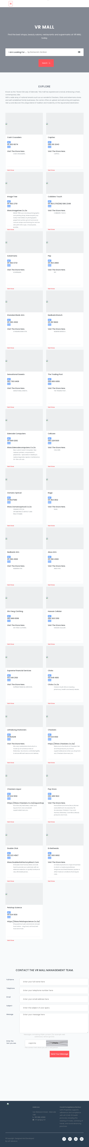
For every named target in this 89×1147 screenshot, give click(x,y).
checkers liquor (14, 789)
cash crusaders (14, 137)
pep (49, 256)
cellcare (51, 434)
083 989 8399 (13, 618)
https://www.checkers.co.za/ (61, 744)
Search (44, 63)
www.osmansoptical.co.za (19, 507)
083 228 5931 (53, 441)
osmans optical (14, 493)
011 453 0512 (53, 500)
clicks (50, 671)
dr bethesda (53, 848)
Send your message (59, 1054)
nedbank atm (13, 552)
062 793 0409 (13, 381)
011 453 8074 (12, 144)
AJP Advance (12, 1141)
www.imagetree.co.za (17, 210)
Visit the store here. (16, 151)
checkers (52, 730)
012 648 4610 (53, 678)
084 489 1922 (53, 796)
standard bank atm (15, 315)
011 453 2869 (53, 263)
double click (12, 848)
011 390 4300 (12, 322)
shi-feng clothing (15, 611)
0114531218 (11, 737)
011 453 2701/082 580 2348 (59, 204)
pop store (52, 789)
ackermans (12, 256)
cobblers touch (55, 197)
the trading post (55, 374)
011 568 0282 (12, 441)
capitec (51, 137)
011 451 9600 (53, 322)
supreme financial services (19, 671)
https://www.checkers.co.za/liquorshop (25, 803)
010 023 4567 (12, 855)
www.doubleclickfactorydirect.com (23, 862)
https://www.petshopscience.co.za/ (23, 921)
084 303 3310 (53, 618)
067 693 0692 (54, 855)
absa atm (52, 552)
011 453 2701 (12, 204)
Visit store (10, 170)
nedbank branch (55, 315)
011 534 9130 (53, 737)
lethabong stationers (16, 730)
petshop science (14, 908)
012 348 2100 (12, 678)
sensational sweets (16, 374)
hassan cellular (55, 611)
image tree (12, 197)
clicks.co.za (53, 684)
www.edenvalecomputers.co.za (21, 447)
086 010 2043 (53, 144)
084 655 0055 (54, 381)
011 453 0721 (12, 263)
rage (50, 493)
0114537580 (12, 500)
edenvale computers (16, 434)
